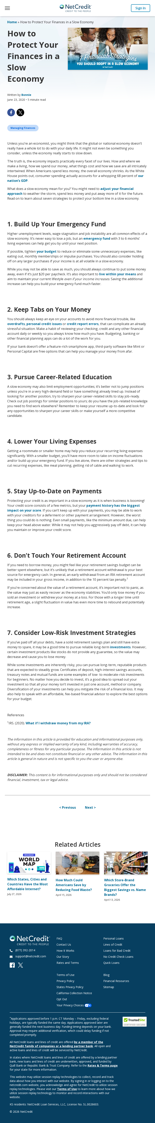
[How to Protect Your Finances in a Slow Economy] (108, 49)
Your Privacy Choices (71, 1005)
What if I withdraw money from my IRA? (58, 723)
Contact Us (64, 944)
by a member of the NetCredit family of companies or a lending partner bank (56, 1044)
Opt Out (62, 999)
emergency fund (96, 238)
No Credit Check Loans (118, 957)
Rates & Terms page (103, 1065)
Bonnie (26, 95)
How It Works (65, 950)
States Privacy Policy (70, 987)
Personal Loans (113, 938)
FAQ (59, 938)
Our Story (63, 957)
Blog (106, 975)
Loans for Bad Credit (117, 950)
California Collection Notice (74, 993)
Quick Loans (111, 963)
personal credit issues (44, 324)
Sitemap (108, 987)
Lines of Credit (112, 944)
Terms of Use (65, 975)
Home (12, 22)
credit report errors (82, 324)
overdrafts (16, 324)
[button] (7, 8)
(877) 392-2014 (25, 950)
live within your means (117, 274)
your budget (47, 251)
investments (120, 647)
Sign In (140, 8)
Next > (90, 807)
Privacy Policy (65, 981)
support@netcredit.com (30, 956)
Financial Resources (116, 981)
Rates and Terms (68, 963)
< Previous (67, 807)
